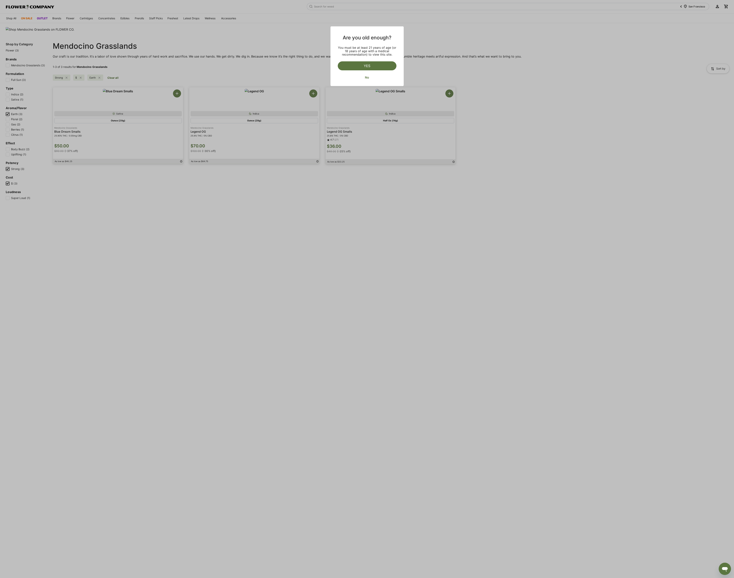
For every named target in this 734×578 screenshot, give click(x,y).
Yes (367, 66)
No (367, 77)
